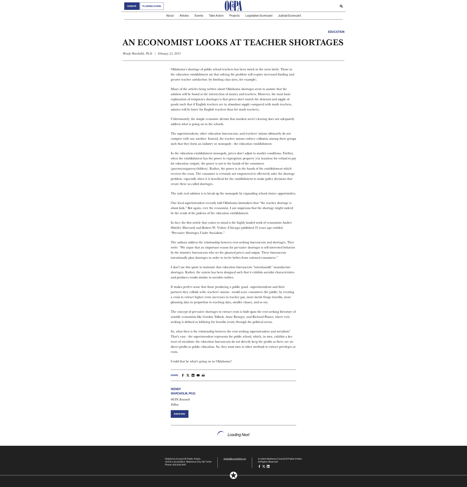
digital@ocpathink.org (234, 458)
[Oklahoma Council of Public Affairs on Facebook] (259, 466)
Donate (131, 6)
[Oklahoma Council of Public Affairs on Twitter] (263, 466)
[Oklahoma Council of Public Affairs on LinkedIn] (268, 466)
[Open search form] (341, 6)
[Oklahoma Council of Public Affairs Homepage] (233, 6)
